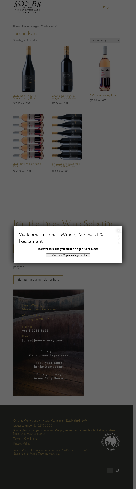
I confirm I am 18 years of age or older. (68, 255)
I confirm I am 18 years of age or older (118, 230)
